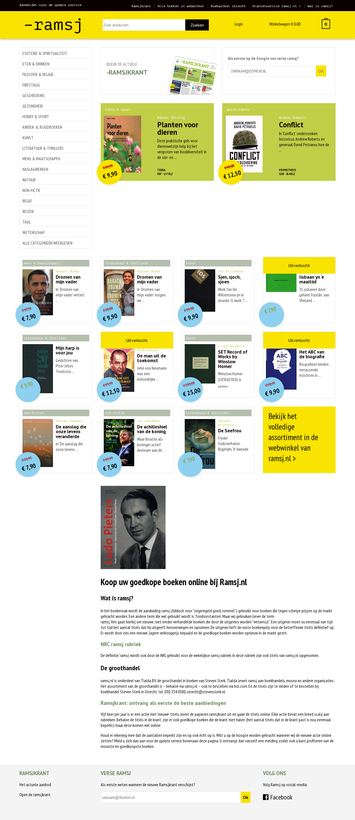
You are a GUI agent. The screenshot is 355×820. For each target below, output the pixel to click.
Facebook (280, 797)
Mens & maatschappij (41, 158)
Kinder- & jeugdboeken (42, 127)
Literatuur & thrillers (43, 148)
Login (239, 24)
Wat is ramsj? (320, 6)
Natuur (29, 179)
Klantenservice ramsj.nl (274, 6)
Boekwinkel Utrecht (228, 6)
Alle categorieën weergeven (47, 243)
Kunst (28, 137)
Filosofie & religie (38, 74)
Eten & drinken (35, 64)
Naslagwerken (35, 169)
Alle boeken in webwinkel (181, 6)
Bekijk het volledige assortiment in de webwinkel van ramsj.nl (293, 437)
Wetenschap (33, 232)
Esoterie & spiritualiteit (44, 53)
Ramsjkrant (141, 6)
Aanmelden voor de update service (50, 5)
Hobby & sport (35, 116)
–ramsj (53, 24)
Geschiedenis (33, 95)
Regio (27, 201)
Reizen (28, 211)
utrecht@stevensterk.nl (206, 691)
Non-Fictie (31, 190)
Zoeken (197, 25)
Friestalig (31, 85)
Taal (26, 222)
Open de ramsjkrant (34, 794)
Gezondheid (32, 106)
